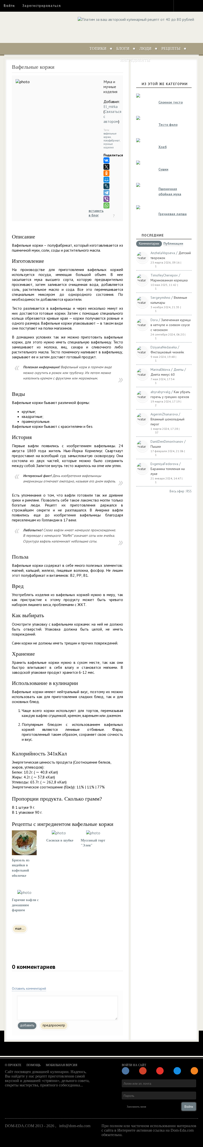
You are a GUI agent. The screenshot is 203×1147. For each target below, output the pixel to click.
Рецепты (170, 48)
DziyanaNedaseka (164, 347)
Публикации (173, 244)
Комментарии (149, 243)
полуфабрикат (111, 140)
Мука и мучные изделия (110, 86)
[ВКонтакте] (106, 160)
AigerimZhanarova (164, 414)
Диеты (178, 369)
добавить (27, 1025)
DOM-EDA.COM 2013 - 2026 (29, 1126)
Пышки (156, 446)
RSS (189, 491)
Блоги (122, 48)
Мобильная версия (61, 1065)
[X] (106, 167)
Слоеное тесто (170, 102)
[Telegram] (106, 193)
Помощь (33, 1065)
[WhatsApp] (106, 205)
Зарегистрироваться (41, 5)
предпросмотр (54, 1025)
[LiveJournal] (106, 186)
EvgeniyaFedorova (164, 464)
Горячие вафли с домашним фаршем (25, 905)
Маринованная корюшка (169, 280)
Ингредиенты (135, 60)
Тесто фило (168, 124)
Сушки (163, 169)
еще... (19, 928)
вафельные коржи (110, 135)
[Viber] (106, 199)
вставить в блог (96, 212)
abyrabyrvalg (160, 392)
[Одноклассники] (106, 173)
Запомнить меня (136, 1106)
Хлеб (162, 147)
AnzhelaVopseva (163, 253)
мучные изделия (108, 145)
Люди (145, 48)
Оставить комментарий (29, 988)
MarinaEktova (160, 369)
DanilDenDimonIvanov (167, 441)
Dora (154, 320)
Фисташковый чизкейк (167, 352)
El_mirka (110, 106)
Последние (153, 235)
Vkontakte (198, 5)
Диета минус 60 (163, 374)
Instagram (180, 5)
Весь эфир (177, 491)
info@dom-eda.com (74, 1126)
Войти (9, 5)
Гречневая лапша (172, 214)
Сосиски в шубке (59, 840)
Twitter (189, 5)
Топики (97, 48)
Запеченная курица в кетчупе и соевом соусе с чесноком (171, 325)
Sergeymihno (160, 297)
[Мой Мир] (106, 180)
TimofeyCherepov (164, 275)
